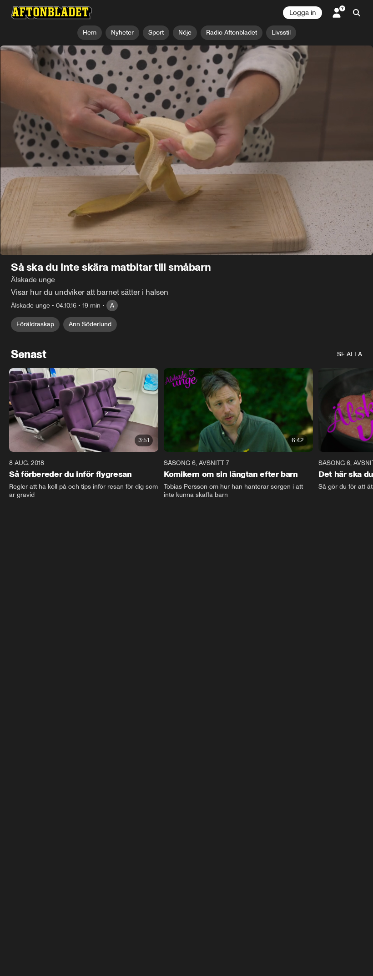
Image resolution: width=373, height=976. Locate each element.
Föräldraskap (35, 324)
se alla (349, 354)
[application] (186, 150)
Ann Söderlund (90, 324)
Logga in (302, 13)
